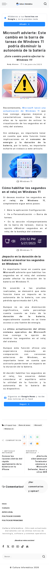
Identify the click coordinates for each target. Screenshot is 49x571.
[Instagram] (13, 546)
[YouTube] (17, 546)
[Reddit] (24, 443)
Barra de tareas (24, 425)
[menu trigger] (5, 4)
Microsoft (38, 425)
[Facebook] (24, 437)
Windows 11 (9, 429)
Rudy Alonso (13, 64)
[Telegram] (31, 443)
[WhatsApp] (37, 437)
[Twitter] (31, 437)
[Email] (37, 443)
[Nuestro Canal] (27, 546)
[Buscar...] (45, 4)
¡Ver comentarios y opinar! (36, 486)
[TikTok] (22, 546)
